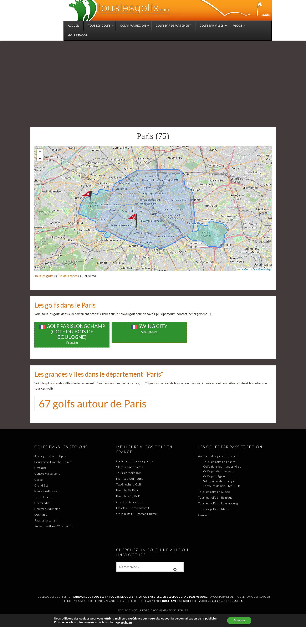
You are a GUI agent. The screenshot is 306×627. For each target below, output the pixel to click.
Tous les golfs (43, 276)
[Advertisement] (153, 72)
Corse (38, 479)
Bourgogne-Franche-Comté (53, 462)
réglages (126, 622)
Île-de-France (67, 276)
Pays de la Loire (44, 520)
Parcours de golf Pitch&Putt (222, 486)
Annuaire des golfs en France (217, 456)
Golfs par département (218, 471)
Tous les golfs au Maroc (214, 509)
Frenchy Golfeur (127, 490)
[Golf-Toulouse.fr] (170, 10)
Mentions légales (175, 610)
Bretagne (40, 467)
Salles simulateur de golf (219, 481)
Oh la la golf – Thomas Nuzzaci (136, 513)
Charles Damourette (130, 502)
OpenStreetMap (262, 269)
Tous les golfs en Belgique (215, 497)
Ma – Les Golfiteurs (129, 478)
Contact (203, 515)
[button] (90, 199)
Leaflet (244, 269)
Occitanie (40, 514)
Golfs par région (214, 476)
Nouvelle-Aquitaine (47, 508)
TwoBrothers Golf (128, 484)
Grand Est (41, 485)
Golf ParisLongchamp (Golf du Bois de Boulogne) (75, 331)
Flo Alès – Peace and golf (132, 508)
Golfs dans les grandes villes (222, 466)
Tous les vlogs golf (128, 472)
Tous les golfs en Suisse (214, 491)
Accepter (239, 620)
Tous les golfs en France (219, 461)
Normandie (41, 503)
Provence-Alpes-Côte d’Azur (53, 526)
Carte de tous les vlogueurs (135, 461)
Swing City (153, 326)
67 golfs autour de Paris (93, 403)
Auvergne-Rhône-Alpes (50, 456)
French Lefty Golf (128, 496)
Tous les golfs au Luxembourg (218, 503)
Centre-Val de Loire (47, 473)
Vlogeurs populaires (129, 467)
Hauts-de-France (45, 491)
